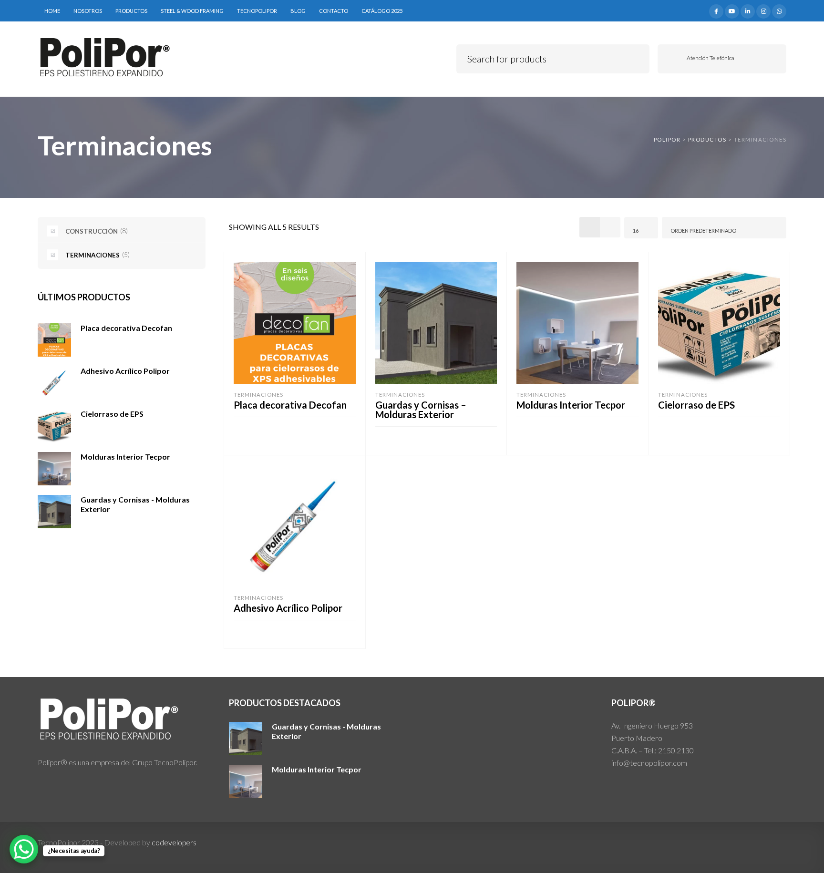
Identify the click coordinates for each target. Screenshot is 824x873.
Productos (131, 11)
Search (635, 57)
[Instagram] (763, 10)
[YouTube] (732, 10)
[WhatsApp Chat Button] (24, 849)
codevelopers (174, 842)
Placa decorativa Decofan (290, 405)
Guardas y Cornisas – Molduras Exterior (420, 409)
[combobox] (641, 227)
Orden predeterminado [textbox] (703, 230)
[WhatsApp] (779, 10)
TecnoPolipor (257, 11)
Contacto (333, 11)
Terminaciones (258, 394)
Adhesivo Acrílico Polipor (288, 608)
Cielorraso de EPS (696, 405)
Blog (298, 11)
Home (52, 11)
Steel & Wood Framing (192, 11)
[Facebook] (716, 10)
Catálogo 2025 (381, 11)
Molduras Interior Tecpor (570, 405)
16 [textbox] (636, 230)
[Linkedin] (748, 10)
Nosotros (87, 11)
